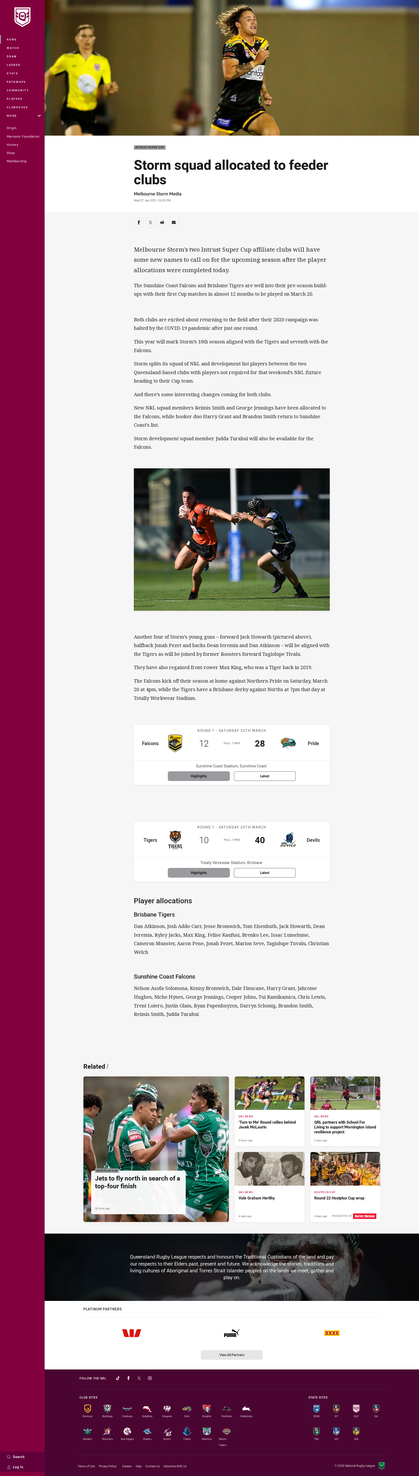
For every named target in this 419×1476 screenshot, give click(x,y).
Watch (13, 48)
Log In (18, 1467)
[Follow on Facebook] (128, 1378)
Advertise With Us (175, 1466)
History (12, 144)
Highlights (199, 776)
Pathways (16, 82)
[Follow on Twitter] (139, 1378)
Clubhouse (17, 107)
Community (18, 90)
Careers (127, 1466)
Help (139, 1466)
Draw (12, 56)
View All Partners (231, 1354)
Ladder (14, 65)
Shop (11, 153)
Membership (17, 161)
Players (15, 98)
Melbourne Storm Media (158, 194)
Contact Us (152, 1466)
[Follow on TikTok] (118, 1378)
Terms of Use (86, 1466)
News (12, 39)
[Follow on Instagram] (150, 1378)
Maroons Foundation (23, 136)
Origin (11, 128)
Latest (264, 776)
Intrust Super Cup (149, 147)
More (12, 115)
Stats (12, 73)
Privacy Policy (107, 1466)
